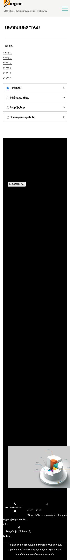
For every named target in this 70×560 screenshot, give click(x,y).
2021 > (7, 53)
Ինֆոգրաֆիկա (19, 97)
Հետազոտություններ (22, 117)
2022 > (7, 58)
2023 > (7, 63)
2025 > (7, 72)
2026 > (7, 77)
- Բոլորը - (16, 87)
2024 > (7, 68)
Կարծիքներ (17, 107)
